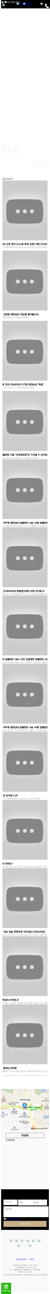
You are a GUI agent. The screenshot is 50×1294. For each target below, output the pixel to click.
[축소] (45, 1109)
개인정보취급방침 (21, 1259)
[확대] (45, 1104)
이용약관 (31, 1259)
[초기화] (45, 1114)
